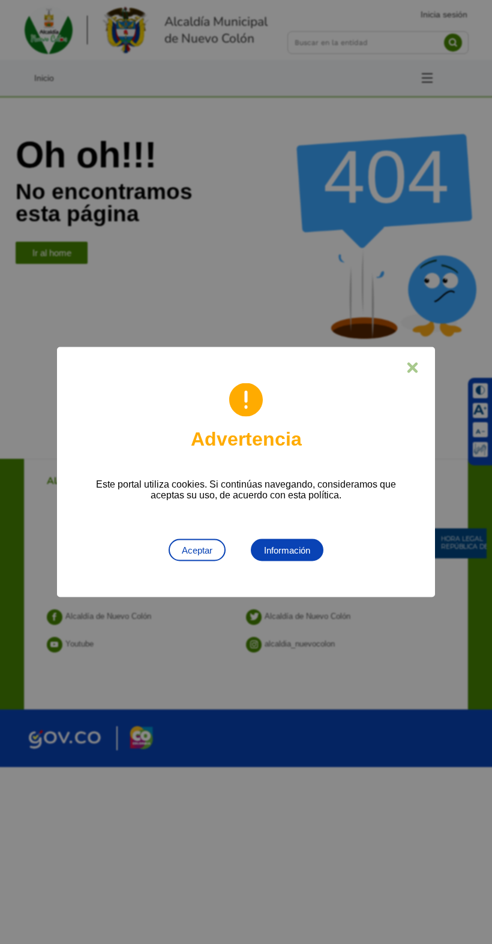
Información (287, 550)
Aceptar (197, 550)
